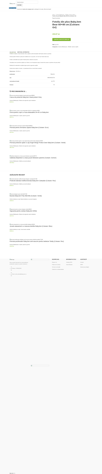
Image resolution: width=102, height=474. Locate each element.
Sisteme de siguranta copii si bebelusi (27, 100)
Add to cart (11, 104)
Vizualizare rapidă (11, 108)
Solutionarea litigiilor (84, 267)
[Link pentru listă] (19, 267)
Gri (54, 84)
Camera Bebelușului (60, 14)
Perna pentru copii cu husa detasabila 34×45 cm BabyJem (29, 112)
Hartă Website (69, 264)
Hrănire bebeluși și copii (15, 199)
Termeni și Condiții (56, 267)
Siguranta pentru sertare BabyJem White (23, 211)
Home (53, 14)
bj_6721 (53, 81)
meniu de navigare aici (28, 9)
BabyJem (53, 74)
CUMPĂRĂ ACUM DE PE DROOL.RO (61, 39)
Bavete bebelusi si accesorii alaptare (29, 199)
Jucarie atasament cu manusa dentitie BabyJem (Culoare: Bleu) (31, 226)
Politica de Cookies (56, 264)
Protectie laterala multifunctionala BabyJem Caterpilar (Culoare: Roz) (33, 181)
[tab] (13, 52)
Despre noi (54, 262)
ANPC (81, 264)
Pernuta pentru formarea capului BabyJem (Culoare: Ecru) (29, 127)
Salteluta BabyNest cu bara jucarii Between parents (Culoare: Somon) (33, 158)
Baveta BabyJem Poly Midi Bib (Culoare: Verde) (26, 196)
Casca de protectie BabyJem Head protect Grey (26, 97)
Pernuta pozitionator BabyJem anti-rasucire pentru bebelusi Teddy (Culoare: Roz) (37, 241)
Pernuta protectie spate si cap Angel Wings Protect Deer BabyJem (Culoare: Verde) (38, 142)
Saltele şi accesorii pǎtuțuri (25, 161)
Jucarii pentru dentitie (25, 229)
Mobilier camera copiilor (70, 14)
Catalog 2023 (69, 262)
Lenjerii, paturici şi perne (24, 115)
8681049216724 (51, 77)
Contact (82, 262)
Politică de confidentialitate (58, 269)
